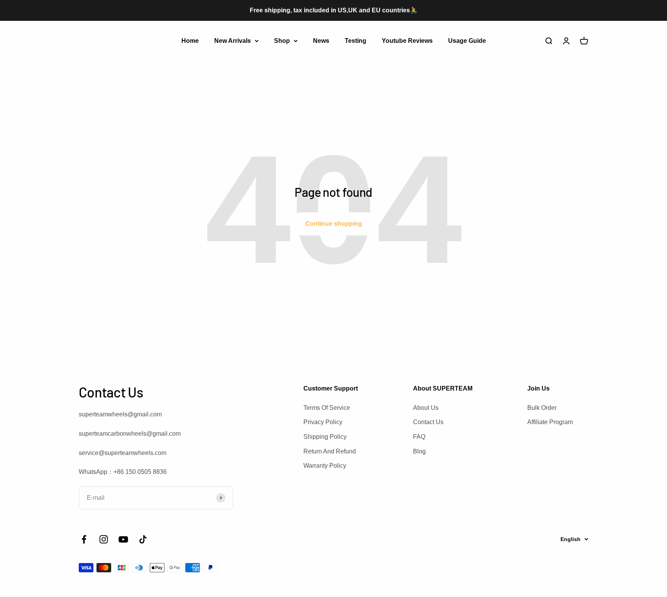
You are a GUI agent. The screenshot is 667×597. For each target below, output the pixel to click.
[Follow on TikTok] (143, 539)
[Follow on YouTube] (123, 539)
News (321, 40)
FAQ (419, 436)
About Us (425, 407)
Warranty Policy (324, 465)
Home (190, 40)
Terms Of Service (326, 407)
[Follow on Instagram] (103, 539)
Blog (419, 451)
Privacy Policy (322, 422)
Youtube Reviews (407, 40)
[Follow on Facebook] (84, 539)
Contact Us (428, 422)
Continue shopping (333, 223)
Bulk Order (542, 407)
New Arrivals (232, 40)
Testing (355, 40)
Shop (282, 40)
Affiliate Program (550, 422)
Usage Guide (467, 40)
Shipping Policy (325, 436)
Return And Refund (329, 451)
